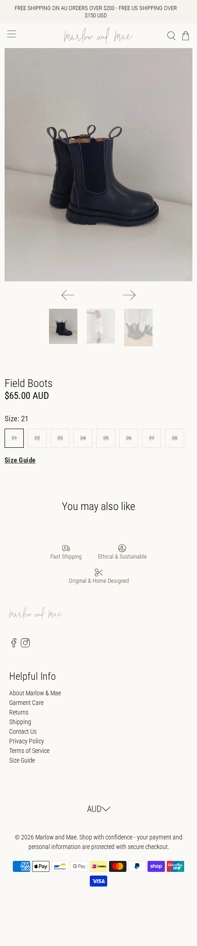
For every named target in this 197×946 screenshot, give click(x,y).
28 (174, 438)
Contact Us (23, 731)
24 (83, 438)
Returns (18, 712)
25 (106, 438)
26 (128, 438)
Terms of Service (29, 750)
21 (14, 438)
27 (151, 438)
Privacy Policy (26, 741)
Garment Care (26, 702)
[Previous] (68, 295)
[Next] (129, 295)
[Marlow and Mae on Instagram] (25, 645)
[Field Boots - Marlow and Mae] (98, 164)
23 (60, 438)
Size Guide (20, 460)
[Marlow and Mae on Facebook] (13, 645)
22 (37, 438)
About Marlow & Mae (35, 693)
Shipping (20, 722)
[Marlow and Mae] (98, 35)
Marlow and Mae (56, 837)
